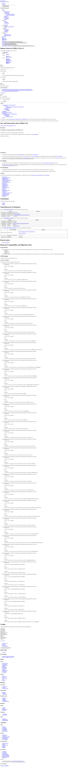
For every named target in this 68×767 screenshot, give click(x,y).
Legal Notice (4, 671)
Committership (4, 729)
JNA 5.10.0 (4, 188)
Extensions (6, 22)
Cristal (5, 27)
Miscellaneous (8, 107)
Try (2, 37)
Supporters (4, 652)
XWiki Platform (24, 119)
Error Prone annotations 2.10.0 (7, 192)
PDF (3, 73)
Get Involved (6, 29)
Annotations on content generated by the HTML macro (15, 106)
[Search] (5, 5)
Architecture (4, 698)
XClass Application (21, 154)
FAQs (5, 33)
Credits (3, 117)
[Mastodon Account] (3, 765)
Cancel (5, 101)
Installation (4, 693)
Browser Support (5, 731)
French (3, 202)
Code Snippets (6, 23)
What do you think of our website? (7, 657)
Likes (8, 63)
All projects (6, 24)
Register (3, 3)
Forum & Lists (4, 678)
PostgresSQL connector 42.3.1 (7, 180)
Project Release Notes (5, 42)
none (4, 92)
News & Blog (6, 12)
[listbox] (34, 76)
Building (3, 744)
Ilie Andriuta (8, 50)
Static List (56, 157)
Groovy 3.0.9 (4, 176)
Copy (8, 54)
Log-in (3, 4)
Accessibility (4, 672)
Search (3, 5)
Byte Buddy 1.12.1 (5, 195)
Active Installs (6, 18)
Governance (4, 727)
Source (8, 58)
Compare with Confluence (10, 14)
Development (6, 30)
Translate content (5, 754)
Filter (1, 69)
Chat (3, 679)
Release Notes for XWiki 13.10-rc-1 (8, 45)
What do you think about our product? (8, 656)
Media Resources (5, 670)
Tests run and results (17, 213)
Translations (6, 31)
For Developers (6, 109)
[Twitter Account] (6, 765)
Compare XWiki (7, 13)
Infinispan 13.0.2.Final (6, 190)
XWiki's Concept (7, 11)
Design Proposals (5, 739)
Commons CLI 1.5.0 (5, 193)
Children (8, 59)
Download (4, 36)
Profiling (3, 747)
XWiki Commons (12, 119)
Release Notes (4, 666)
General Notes (6, 114)
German (3, 203)
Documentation (4, 709)
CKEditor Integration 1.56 (6, 177)
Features (3, 708)
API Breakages (6, 115)
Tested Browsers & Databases (7, 112)
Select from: (4, 87)
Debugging (4, 746)
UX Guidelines (4, 738)
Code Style (4, 735)
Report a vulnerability (5, 756)
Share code (4, 757)
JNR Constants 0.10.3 (5, 187)
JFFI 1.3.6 (4, 189)
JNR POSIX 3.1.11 (5, 185)
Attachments (9, 60)
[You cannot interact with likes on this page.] (1, 640)
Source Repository (5, 743)
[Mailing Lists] (7, 765)
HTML (3, 79)
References (6, 17)
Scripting (3, 699)
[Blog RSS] (8, 765)
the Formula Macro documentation (7, 165)
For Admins (6, 108)
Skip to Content (2, 0)
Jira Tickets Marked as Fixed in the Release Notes (21, 223)
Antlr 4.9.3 (4, 196)
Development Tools (5, 737)
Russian (3, 204)
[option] (35, 74)
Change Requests (5, 646)
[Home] (2, 41)
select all (1, 92)
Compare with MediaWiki (10, 15)
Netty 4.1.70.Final (5, 181)
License (5, 19)
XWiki (5, 21)
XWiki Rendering (18, 119)
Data (3, 43)
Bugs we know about (5, 242)
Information (9, 62)
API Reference (4, 700)
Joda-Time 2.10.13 (5, 184)
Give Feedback (4, 753)
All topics (3, 687)
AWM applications (35, 134)
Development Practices (6, 736)
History (8, 61)
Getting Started (4, 686)
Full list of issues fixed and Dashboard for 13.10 (7, 125)
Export (8, 56)
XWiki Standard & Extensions (9, 26)
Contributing (4, 751)
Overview (4, 707)
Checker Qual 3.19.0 (5, 194)
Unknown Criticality (9, 116)
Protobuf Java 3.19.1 (5, 179)
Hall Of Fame (4, 730)
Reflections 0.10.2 (5, 178)
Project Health (4, 728)
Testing (3, 745)
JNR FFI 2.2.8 (4, 186)
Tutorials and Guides (5, 701)
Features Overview (5, 688)
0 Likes (3, 640)
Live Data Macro (35, 154)
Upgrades (7, 110)
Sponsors (3, 680)
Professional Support (7, 35)
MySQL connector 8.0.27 (6, 182)
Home (3, 9)
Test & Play (4, 752)
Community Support (7, 34)
